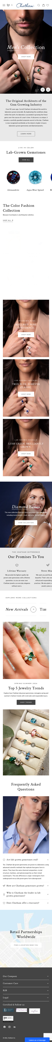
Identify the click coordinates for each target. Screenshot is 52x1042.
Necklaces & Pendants (33, 255)
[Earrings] (14, 271)
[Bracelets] (38, 271)
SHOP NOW (26, 334)
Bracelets (32, 284)
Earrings (7, 284)
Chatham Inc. (11, 1038)
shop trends (26, 702)
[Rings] (14, 240)
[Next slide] (48, 90)
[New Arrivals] (33, 609)
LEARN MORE (26, 133)
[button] (4, 5)
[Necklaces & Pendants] (38, 240)
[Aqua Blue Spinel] (35, 177)
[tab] (21, 609)
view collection (26, 522)
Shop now (26, 56)
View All (26, 160)
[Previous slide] (43, 90)
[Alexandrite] (13, 177)
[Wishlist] (47, 5)
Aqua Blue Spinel (35, 190)
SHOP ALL (7, 220)
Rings (6, 253)
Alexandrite (13, 190)
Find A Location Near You (26, 945)
